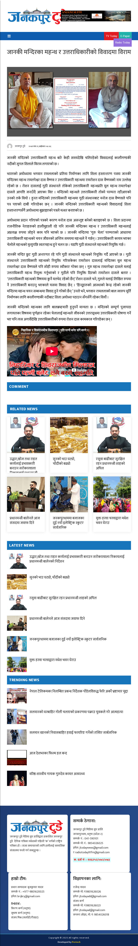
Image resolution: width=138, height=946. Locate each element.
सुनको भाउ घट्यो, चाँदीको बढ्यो (64, 461)
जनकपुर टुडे (20, 146)
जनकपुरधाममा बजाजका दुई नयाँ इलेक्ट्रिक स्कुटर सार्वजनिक (68, 523)
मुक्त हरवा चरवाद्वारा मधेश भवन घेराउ (112, 520)
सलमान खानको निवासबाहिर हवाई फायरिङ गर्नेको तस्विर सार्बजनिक (73, 733)
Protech (76, 942)
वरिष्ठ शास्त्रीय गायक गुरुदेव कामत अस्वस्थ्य (57, 774)
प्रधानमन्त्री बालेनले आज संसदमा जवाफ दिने (25, 520)
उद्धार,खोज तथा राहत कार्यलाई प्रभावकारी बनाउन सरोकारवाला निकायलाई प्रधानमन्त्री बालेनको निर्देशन (23, 468)
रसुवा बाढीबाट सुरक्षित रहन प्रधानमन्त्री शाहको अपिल (110, 463)
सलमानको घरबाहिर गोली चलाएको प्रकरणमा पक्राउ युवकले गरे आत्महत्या (76, 712)
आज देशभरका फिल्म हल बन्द (48, 753)
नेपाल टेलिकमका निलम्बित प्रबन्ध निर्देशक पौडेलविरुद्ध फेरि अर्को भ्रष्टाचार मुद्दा (78, 691)
